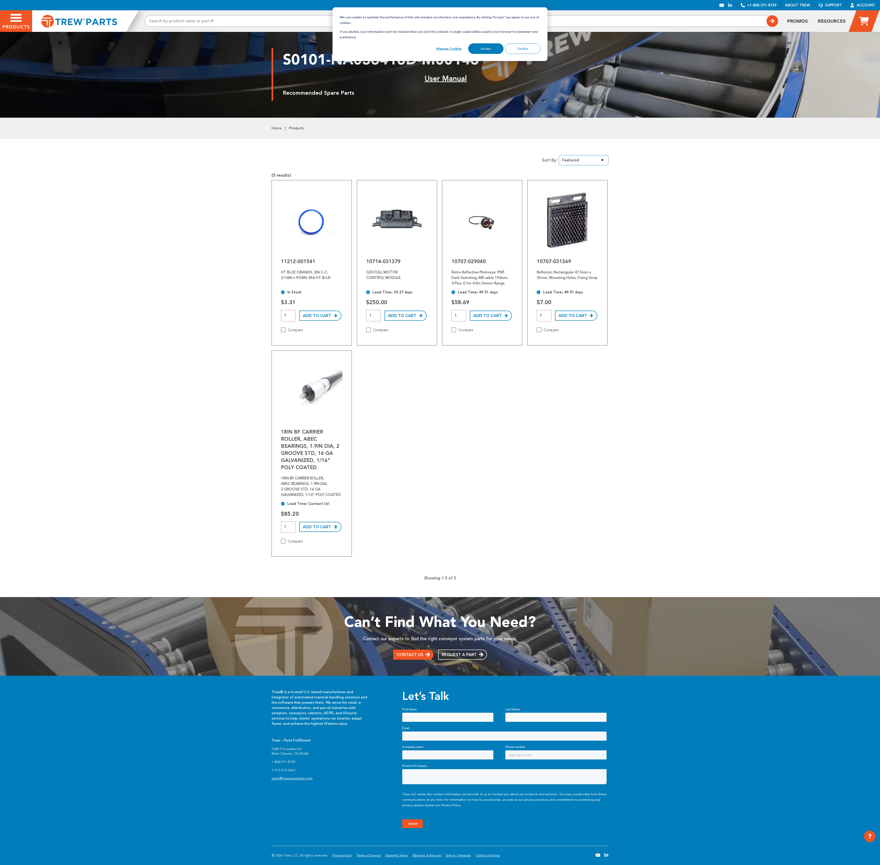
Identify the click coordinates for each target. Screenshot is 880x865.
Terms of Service (368, 855)
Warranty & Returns (426, 855)
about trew (797, 5)
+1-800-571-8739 (761, 5)
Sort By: (549, 160)
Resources (832, 21)
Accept (486, 48)
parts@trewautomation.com (292, 778)
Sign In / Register (458, 855)
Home (277, 128)
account (866, 5)
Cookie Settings (488, 855)
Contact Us (410, 654)
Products (296, 128)
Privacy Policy (342, 855)
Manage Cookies (449, 48)
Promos (797, 21)
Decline (522, 48)
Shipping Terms (396, 855)
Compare (295, 330)
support (833, 5)
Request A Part (459, 654)
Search (772, 21)
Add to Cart (317, 315)
